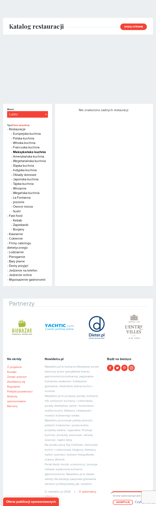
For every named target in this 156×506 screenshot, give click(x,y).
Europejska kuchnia (27, 134)
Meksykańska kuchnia (29, 152)
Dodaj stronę (133, 26)
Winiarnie (19, 188)
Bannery (12, 406)
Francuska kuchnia (26, 147)
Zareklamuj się (16, 381)
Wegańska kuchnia (26, 193)
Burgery (18, 229)
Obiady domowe (24, 175)
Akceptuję (123, 502)
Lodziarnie (16, 252)
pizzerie (18, 202)
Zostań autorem (17, 377)
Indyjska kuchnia (25, 170)
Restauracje (17, 129)
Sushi (17, 211)
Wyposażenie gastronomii (27, 280)
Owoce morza (23, 207)
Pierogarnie (17, 257)
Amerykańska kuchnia (28, 156)
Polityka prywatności (19, 391)
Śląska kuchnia (23, 166)
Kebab (17, 220)
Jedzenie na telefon (23, 270)
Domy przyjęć (18, 266)
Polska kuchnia (23, 138)
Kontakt (11, 372)
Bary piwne (17, 261)
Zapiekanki (20, 225)
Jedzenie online (20, 275)
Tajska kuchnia (23, 184)
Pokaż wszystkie (20, 125)
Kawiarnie (16, 234)
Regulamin (13, 386)
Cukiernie (16, 239)
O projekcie (14, 367)
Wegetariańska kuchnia (29, 161)
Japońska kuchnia (25, 179)
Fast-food (15, 216)
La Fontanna (21, 198)
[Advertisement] (78, 69)
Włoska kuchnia (24, 143)
